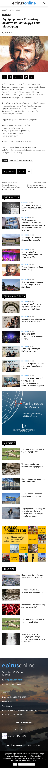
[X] (10, 77)
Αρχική (4, 10)
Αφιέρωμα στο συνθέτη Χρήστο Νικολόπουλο (31, 238)
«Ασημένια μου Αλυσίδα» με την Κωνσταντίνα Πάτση (33, 320)
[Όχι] (45, 759)
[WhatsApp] (15, 77)
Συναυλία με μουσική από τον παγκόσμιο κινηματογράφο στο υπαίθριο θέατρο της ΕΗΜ (32, 382)
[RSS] (21, 729)
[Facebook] (4, 77)
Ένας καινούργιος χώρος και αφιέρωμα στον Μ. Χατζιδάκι (32, 284)
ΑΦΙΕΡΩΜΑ (12, 160)
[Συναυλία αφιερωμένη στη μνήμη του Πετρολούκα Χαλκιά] (11, 366)
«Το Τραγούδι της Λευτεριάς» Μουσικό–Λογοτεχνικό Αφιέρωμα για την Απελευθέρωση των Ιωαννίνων (33, 225)
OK (15, 764)
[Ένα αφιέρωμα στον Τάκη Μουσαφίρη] (11, 270)
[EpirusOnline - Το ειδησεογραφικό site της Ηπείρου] (24, 3)
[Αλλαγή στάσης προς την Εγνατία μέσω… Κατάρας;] (11, 498)
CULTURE (11, 10)
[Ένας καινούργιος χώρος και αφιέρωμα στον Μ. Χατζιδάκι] (11, 285)
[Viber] (31, 77)
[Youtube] (32, 729)
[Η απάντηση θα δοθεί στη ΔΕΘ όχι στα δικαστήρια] (11, 580)
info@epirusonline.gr (13, 680)
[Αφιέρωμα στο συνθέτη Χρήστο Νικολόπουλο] (11, 240)
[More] (29, 171)
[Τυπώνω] (26, 77)
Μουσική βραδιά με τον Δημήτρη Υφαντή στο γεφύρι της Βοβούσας (31, 306)
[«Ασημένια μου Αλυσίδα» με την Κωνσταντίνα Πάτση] (11, 322)
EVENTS (24, 203)
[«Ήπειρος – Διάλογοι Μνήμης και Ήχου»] (11, 351)
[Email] (20, 77)
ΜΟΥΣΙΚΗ (19, 10)
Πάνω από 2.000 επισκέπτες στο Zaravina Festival (32, 336)
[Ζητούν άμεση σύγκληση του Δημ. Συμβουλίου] (11, 484)
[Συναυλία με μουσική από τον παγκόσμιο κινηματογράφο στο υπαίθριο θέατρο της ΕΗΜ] (11, 381)
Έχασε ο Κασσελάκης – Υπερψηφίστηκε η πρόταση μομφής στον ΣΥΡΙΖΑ (11, 187)
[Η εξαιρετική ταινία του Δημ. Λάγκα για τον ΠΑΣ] (11, 609)
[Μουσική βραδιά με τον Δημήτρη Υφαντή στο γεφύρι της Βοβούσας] (11, 307)
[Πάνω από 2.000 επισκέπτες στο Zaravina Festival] (11, 337)
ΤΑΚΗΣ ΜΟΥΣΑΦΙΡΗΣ (25, 160)
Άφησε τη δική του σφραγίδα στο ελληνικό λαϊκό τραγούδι (31, 254)
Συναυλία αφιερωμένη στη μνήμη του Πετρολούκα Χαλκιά (32, 366)
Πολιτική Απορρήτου (26, 764)
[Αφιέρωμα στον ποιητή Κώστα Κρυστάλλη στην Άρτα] (11, 208)
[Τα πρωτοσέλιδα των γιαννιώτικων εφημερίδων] (11, 469)
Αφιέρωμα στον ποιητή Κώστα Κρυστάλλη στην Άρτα (31, 207)
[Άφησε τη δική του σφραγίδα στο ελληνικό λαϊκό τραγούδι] (11, 255)
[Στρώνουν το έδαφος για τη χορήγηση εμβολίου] (11, 454)
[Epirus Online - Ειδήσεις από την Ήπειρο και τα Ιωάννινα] (24, 666)
